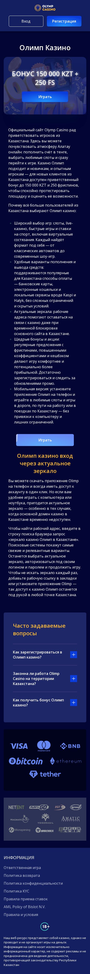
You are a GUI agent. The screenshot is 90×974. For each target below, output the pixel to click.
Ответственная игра (22, 867)
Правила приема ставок (26, 898)
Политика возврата (22, 875)
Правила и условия (21, 914)
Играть (45, 96)
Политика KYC (16, 891)
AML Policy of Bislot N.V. (24, 906)
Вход (25, 21)
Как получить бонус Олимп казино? (38, 702)
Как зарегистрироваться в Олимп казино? (37, 655)
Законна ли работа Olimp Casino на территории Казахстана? (36, 678)
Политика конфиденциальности (33, 883)
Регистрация (64, 21)
